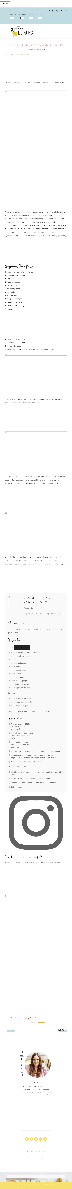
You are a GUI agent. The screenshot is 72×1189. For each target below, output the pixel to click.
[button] (12, 18)
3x (27, 648)
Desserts (40, 1023)
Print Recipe (24, 54)
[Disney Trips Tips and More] (36, 1151)
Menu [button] (6, 4)
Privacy (18, 1184)
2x (22, 648)
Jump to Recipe (11, 54)
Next (62, 1030)
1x (16, 648)
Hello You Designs (50, 1184)
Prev (9, 1030)
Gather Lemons (22, 31)
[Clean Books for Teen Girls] (36, 1158)
